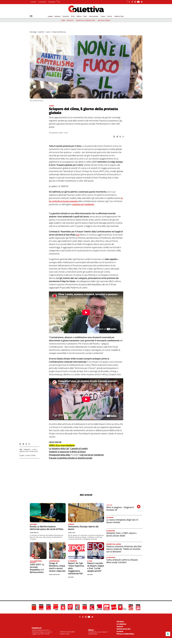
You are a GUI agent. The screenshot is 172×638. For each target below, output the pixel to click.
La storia (120, 631)
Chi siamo (120, 621)
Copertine (41, 32)
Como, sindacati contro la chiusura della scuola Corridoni (122, 561)
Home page (33, 32)
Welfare (79, 16)
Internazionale (93, 16)
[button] (114, 137)
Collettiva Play (119, 16)
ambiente (27, 449)
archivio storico (104, 20)
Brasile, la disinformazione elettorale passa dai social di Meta (46, 527)
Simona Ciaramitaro (54, 574)
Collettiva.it (36, 628)
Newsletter (52, 2)
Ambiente (57, 16)
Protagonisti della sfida (59, 455)
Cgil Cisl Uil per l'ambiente (92, 455)
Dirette (109, 16)
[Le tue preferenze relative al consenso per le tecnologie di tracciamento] (168, 634)
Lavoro (50, 16)
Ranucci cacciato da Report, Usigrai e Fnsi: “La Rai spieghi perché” (95, 567)
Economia (66, 16)
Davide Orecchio (34, 532)
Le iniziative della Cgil (59, 448)
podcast (70, 20)
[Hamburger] (31, 16)
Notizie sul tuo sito (123, 629)
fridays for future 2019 (28, 451)
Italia (85, 16)
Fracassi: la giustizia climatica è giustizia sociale (70, 458)
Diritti (73, 16)
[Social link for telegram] (141, 2)
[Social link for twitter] (129, 2)
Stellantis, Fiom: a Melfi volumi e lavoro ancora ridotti (121, 534)
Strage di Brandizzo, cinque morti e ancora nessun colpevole (57, 567)
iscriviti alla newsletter (85, 20)
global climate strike (27, 455)
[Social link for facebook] (132, 2)
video (63, 20)
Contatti (33, 2)
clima (34, 449)
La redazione (42, 2)
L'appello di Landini (79, 448)
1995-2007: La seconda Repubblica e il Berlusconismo (37, 568)
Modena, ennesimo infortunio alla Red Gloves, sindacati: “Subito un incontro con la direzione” (123, 549)
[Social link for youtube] (138, 2)
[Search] (59, 2)
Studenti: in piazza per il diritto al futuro (67, 451)
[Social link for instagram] (135, 2)
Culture (103, 16)
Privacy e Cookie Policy (125, 634)
